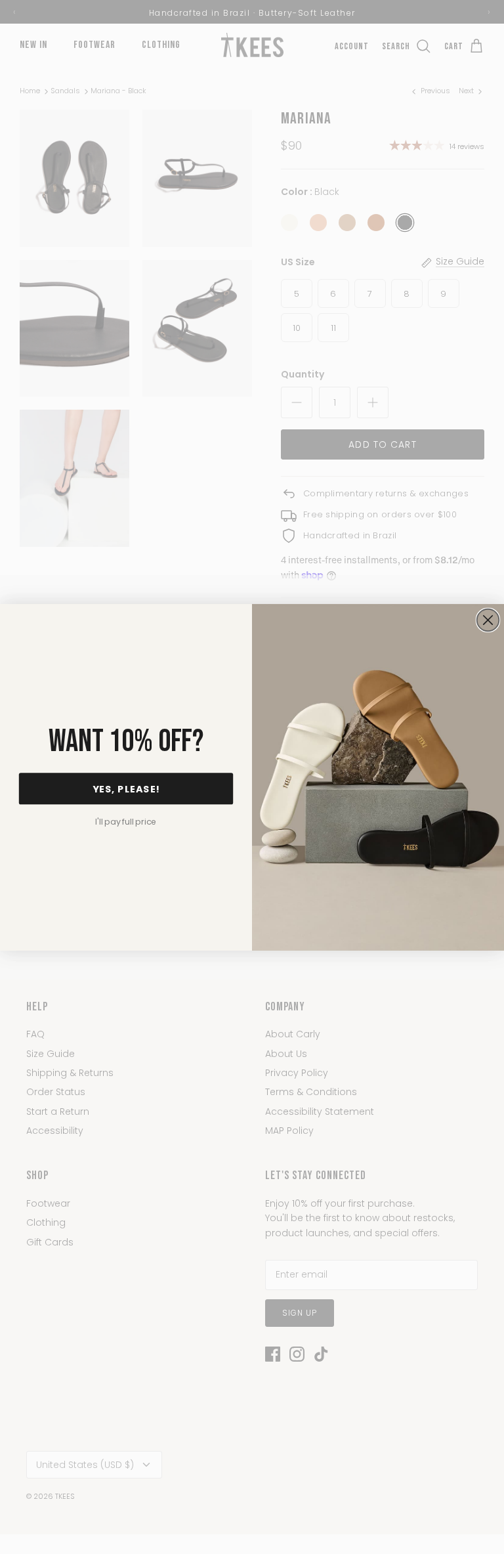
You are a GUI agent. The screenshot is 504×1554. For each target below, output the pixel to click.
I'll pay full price (126, 821)
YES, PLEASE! (126, 788)
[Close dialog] (488, 620)
